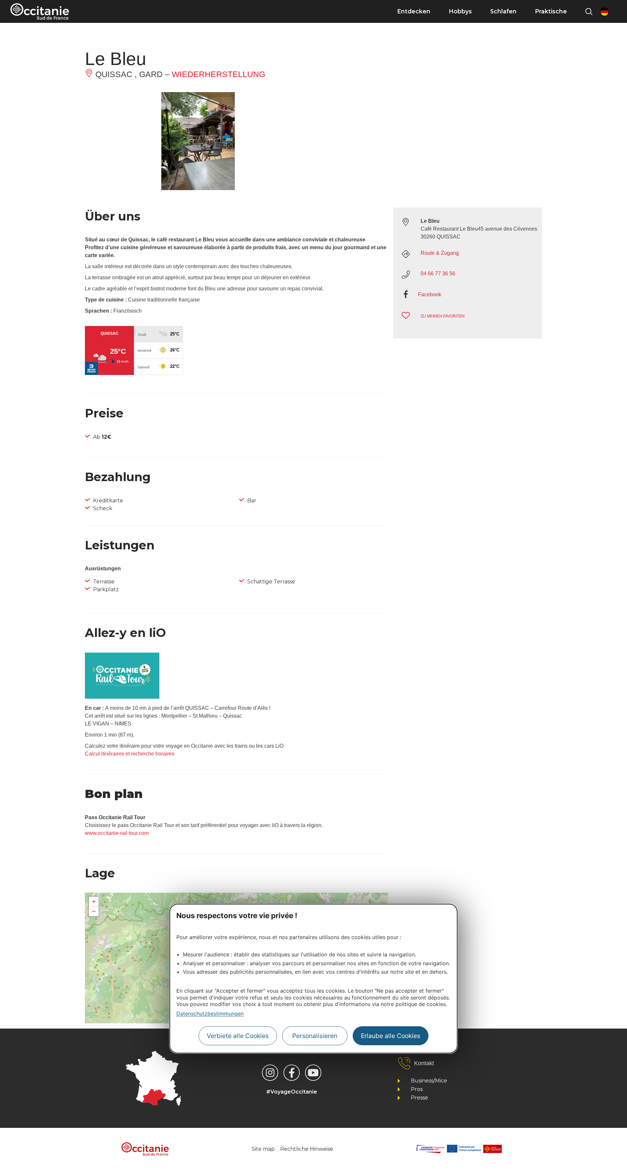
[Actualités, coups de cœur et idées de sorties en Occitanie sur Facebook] (291, 1072)
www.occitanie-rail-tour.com (117, 833)
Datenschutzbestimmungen (210, 1013)
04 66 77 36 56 (438, 273)
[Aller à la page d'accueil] (39, 11)
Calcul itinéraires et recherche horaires (129, 753)
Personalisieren (314, 1036)
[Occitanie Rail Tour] (122, 697)
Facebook (429, 294)
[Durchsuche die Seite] (588, 11)
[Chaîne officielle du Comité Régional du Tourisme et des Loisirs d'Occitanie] (313, 1072)
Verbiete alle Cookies (238, 1036)
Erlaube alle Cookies (390, 1036)
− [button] (94, 911)
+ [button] (94, 901)
